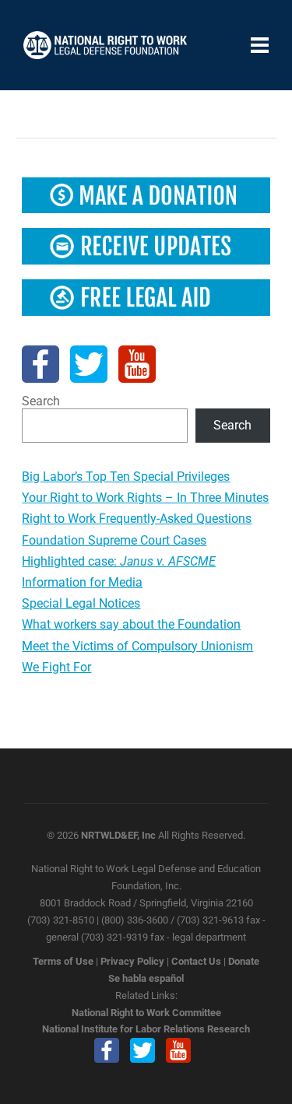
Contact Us (196, 961)
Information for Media (82, 582)
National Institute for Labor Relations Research (146, 1029)
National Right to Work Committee (146, 1012)
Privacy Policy (132, 961)
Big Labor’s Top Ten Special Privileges (126, 476)
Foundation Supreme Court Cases (114, 540)
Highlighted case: (119, 561)
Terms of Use (63, 961)
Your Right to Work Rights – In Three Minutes (145, 497)
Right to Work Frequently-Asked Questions (137, 518)
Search (41, 401)
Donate (243, 961)
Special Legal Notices (81, 603)
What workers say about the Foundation (131, 624)
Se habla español (146, 978)
